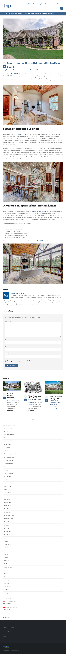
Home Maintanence (8, 518)
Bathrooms (6, 437)
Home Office (7, 521)
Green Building (7, 496)
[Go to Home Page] (3, 13)
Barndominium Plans (9, 434)
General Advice (7, 492)
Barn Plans (6, 431)
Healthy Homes (8, 502)
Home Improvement (9, 515)
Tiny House (7, 589)
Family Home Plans (11, 70)
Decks (5, 467)
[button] (62, 4)
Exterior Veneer (8, 476)
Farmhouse (6, 479)
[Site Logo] (7, 6)
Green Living (7, 499)
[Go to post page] (12, 387)
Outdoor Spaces (8, 567)
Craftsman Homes (8, 463)
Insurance (6, 541)
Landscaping (7, 551)
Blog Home (6, 617)
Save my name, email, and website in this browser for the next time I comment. (30, 361)
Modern (6, 557)
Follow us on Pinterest (8, 627)
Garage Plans (7, 486)
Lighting (6, 554)
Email (7, 346)
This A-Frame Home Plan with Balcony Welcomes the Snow (13, 398)
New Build (6, 563)
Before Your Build (8, 441)
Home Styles (7, 528)
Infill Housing (7, 538)
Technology (7, 583)
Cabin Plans (7, 447)
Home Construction (8, 509)
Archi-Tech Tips (8, 428)
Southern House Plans (9, 576)
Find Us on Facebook (8, 631)
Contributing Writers (9, 457)
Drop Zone (6, 470)
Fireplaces (6, 483)
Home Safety (7, 525)
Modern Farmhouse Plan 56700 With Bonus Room (34, 398)
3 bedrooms (35, 408)
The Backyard (7, 586)
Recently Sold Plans (55, 4)
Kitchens (6, 547)
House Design (22, 70)
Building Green (7, 444)
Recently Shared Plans (42, 4)
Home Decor (7, 512)
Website (7, 353)
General (6, 489)
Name (7, 340)
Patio (5, 570)
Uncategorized (7, 593)
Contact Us (5, 636)
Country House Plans (9, 460)
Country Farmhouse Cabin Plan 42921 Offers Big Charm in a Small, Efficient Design (56, 397)
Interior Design (7, 544)
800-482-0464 (31, 4)
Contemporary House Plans (11, 454)
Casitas (6, 450)
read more (10, 410)
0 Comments (39, 70)
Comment (8, 321)
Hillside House (7, 505)
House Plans (30, 70)
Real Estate (7, 573)
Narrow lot (6, 560)
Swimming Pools (8, 580)
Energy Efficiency (8, 473)
